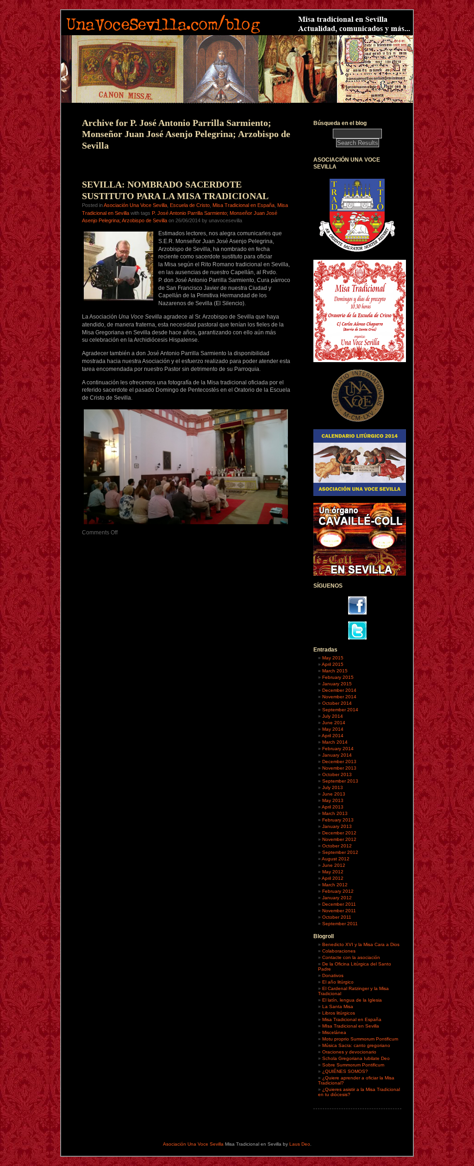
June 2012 (333, 865)
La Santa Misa (337, 1006)
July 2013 (332, 787)
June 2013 (333, 793)
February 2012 (338, 891)
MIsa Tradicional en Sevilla (350, 1025)
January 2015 (337, 683)
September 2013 (340, 781)
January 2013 (337, 826)
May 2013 (332, 800)
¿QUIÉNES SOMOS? (345, 1071)
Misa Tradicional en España (243, 205)
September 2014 (340, 709)
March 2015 (335, 670)
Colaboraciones (339, 950)
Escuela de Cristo (190, 205)
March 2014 (335, 742)
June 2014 (333, 722)
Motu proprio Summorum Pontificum (360, 1038)
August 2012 (335, 858)
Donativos (332, 975)
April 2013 (332, 806)
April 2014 (332, 735)
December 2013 (339, 761)
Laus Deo (299, 1144)
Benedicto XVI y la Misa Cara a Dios (360, 944)
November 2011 (339, 910)
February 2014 (338, 748)
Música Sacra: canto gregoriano (356, 1045)
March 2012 (335, 884)
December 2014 (339, 690)
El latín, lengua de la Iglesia (352, 1000)
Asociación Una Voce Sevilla (135, 205)
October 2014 (337, 703)
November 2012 (339, 839)
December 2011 (339, 904)
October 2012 (337, 845)
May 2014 (332, 729)
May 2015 (332, 657)
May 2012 (332, 871)
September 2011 (340, 923)
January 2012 (337, 897)
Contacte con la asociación (351, 957)
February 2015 (338, 677)
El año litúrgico (338, 981)
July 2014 (332, 716)
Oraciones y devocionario (349, 1051)
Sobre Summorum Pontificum (353, 1064)
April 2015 (332, 664)
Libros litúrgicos (338, 1013)
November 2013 (339, 768)
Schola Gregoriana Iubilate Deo (356, 1058)
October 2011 (336, 917)
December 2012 (339, 832)
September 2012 (340, 852)
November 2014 (339, 696)
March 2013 (335, 813)
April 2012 (332, 878)
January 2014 (337, 755)
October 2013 (337, 774)
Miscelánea (334, 1032)
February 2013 (338, 819)
